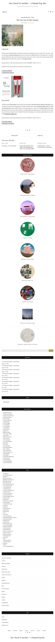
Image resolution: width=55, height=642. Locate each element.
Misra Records (6, 522)
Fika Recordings (6, 497)
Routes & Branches (7, 450)
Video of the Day (5, 605)
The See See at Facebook (8, 72)
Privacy (26, 630)
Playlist (3, 591)
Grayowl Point (6, 429)
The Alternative (6, 458)
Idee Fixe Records (7, 508)
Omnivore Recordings (7, 525)
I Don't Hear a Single (7, 433)
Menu (5, 12)
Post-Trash (5, 444)
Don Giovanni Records (8, 493)
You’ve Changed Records (8, 546)
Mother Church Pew (7, 436)
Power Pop (4, 594)
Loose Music (5, 514)
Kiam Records (6, 511)
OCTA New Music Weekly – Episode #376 (10, 385)
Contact (38, 630)
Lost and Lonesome (7, 516)
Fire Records (5, 499)
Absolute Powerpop (7, 412)
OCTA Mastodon (6, 440)
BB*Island (5, 476)
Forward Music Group (7, 503)
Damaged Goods (6, 491)
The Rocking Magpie (7, 461)
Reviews (3, 597)
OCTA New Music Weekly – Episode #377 (10, 381)
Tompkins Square (6, 541)
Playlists (21, 630)
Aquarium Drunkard (7, 417)
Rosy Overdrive (6, 449)
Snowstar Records (7, 535)
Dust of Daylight (6, 423)
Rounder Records (6, 529)
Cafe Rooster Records (7, 485)
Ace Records (5, 473)
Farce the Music (6, 424)
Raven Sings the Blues (7, 447)
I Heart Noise (6, 435)
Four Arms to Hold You (6, 574)
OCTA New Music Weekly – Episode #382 (10, 361)
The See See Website (7, 70)
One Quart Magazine (7, 441)
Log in (3, 616)
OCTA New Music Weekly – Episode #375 (10, 389)
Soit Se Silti (5, 537)
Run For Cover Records (8, 531)
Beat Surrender (6, 418)
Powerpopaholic (6, 446)
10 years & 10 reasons (6, 558)
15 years (3, 560)
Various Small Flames (7, 462)
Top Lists (32, 630)
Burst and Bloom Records (8, 484)
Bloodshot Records (7, 482)
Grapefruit (5, 505)
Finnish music (4, 569)
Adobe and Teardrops (7, 414)
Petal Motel (5, 443)
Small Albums (6, 455)
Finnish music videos (6, 572)
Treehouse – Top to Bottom (9, 146)
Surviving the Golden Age (8, 456)
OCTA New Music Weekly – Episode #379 (10, 373)
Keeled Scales (6, 510)
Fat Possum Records (7, 494)
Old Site (44, 630)
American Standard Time (8, 415)
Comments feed (5, 622)
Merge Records (6, 520)
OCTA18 (15, 630)
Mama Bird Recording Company (9, 517)
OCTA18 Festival (5, 588)
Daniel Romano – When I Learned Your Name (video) (45, 146)
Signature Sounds (6, 532)
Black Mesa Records (7, 481)
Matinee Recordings (7, 519)
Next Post (40, 135)
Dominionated (6, 421)
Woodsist (5, 543)
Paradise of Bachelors (7, 526)
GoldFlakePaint (6, 427)
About (9, 630)
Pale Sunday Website (7, 121)
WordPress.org (5, 625)
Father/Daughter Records (8, 496)
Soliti (4, 538)
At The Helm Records (7, 475)
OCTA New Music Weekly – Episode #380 (10, 369)
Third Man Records (7, 540)
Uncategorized (5, 602)
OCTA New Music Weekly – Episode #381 (10, 365)
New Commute (6, 438)
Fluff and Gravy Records (8, 500)
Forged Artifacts (6, 502)
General (3, 577)
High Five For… (6, 430)
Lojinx (4, 513)
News (32, 17)
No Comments (31, 22)
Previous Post (14, 135)
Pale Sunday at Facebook (8, 123)
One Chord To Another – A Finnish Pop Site (27, 3)
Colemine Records (7, 488)
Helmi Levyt (5, 506)
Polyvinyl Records (7, 528)
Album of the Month (6, 563)
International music (25, 17)
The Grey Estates (6, 459)
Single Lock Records (7, 534)
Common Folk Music (7, 420)
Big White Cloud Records (8, 479)
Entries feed (4, 619)
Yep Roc (5, 544)
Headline (3, 580)
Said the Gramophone (7, 452)
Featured (4, 566)
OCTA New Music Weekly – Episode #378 (10, 377)
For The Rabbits (6, 426)
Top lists (3, 599)
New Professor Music (7, 523)
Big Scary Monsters (7, 478)
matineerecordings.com (10, 113)
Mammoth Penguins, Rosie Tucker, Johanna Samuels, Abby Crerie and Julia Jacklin (27, 147)
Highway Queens (6, 432)
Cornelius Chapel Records (8, 490)
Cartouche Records (7, 487)
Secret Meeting (6, 453)
